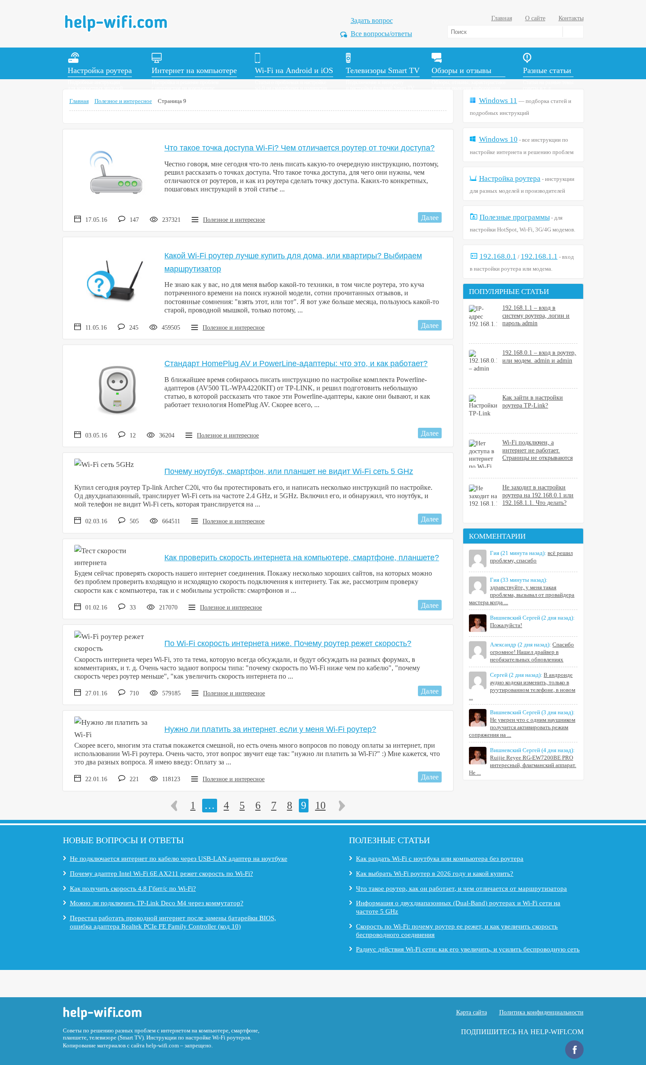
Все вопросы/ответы (381, 33)
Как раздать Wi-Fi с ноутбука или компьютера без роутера (439, 858)
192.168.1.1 (539, 256)
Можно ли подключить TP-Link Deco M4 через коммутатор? (156, 903)
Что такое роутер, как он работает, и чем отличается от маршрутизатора (461, 888)
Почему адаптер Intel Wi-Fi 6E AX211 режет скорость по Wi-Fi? (161, 873)
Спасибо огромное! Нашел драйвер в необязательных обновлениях (532, 652)
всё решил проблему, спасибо (531, 557)
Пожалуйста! (506, 625)
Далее (430, 217)
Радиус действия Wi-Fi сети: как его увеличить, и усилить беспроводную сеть (468, 949)
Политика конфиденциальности (541, 1012)
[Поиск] (572, 31)
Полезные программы (514, 217)
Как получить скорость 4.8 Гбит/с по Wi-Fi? (133, 888)
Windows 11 (498, 100)
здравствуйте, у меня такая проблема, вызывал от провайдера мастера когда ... (521, 595)
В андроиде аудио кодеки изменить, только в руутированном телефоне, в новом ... (522, 686)
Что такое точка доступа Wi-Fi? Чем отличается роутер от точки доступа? (299, 147)
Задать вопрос (372, 20)
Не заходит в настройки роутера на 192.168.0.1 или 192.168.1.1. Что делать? (537, 495)
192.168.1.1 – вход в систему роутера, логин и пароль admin (536, 316)
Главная (501, 18)
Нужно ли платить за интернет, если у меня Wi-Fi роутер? (270, 729)
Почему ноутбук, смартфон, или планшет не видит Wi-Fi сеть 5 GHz (288, 471)
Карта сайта (471, 1012)
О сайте (535, 18)
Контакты (571, 18)
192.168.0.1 (497, 256)
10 (320, 805)
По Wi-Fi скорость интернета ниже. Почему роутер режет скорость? (287, 643)
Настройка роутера (510, 178)
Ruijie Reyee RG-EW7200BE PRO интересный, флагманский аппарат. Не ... (522, 765)
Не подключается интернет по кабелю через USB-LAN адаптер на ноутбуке (178, 858)
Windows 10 (498, 139)
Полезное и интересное (123, 101)
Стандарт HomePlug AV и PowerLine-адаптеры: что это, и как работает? (296, 363)
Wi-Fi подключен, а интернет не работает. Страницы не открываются (537, 450)
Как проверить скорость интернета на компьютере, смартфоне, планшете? (301, 557)
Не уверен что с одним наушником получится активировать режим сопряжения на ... (522, 727)
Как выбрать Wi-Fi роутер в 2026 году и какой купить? (434, 873)
